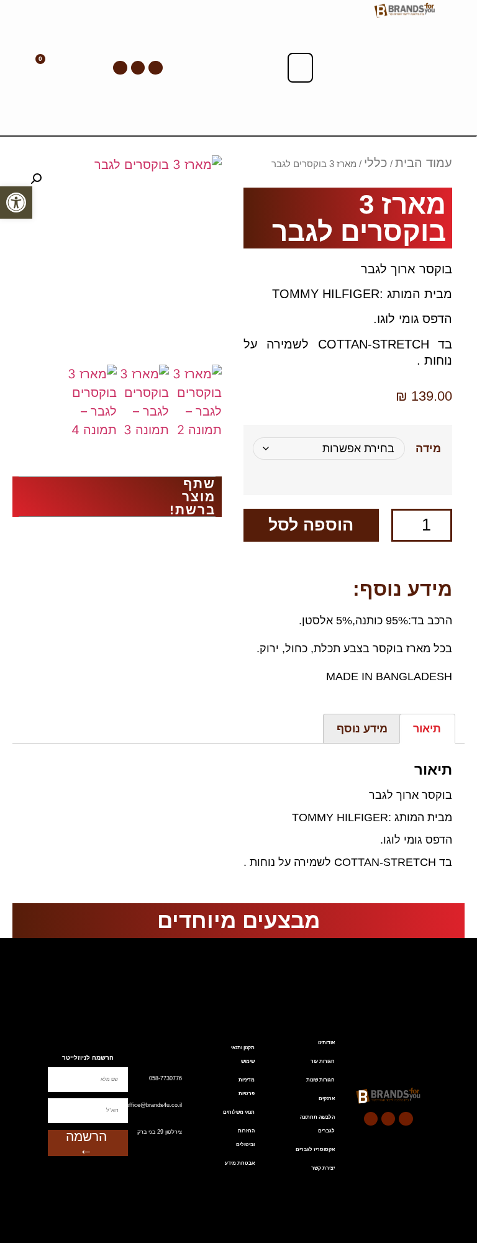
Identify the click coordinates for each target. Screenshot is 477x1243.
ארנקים (327, 1098)
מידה (429, 448)
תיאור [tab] (427, 728)
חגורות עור (323, 1061)
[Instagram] (120, 68)
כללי (376, 163)
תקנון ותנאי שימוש (243, 1054)
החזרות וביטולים (245, 1137)
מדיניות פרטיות (246, 1086)
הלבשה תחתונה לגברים (317, 1124)
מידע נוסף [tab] (362, 728)
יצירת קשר (323, 1168)
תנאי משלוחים (239, 1112)
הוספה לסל (310, 525)
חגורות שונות (320, 1080)
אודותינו (326, 1042)
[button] (301, 68)
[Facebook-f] (155, 68)
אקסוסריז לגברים (315, 1149)
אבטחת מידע (240, 1163)
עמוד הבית (423, 163)
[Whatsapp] (138, 68)
